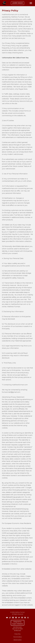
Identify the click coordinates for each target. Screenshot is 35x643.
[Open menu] (31, 3)
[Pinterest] (25, 617)
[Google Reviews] (28, 617)
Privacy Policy (17, 634)
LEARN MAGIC (17, 3)
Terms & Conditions (17, 636)
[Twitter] (19, 617)
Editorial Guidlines (17, 639)
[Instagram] (13, 617)
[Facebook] (16, 617)
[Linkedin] (22, 617)
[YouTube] (7, 617)
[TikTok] (10, 617)
